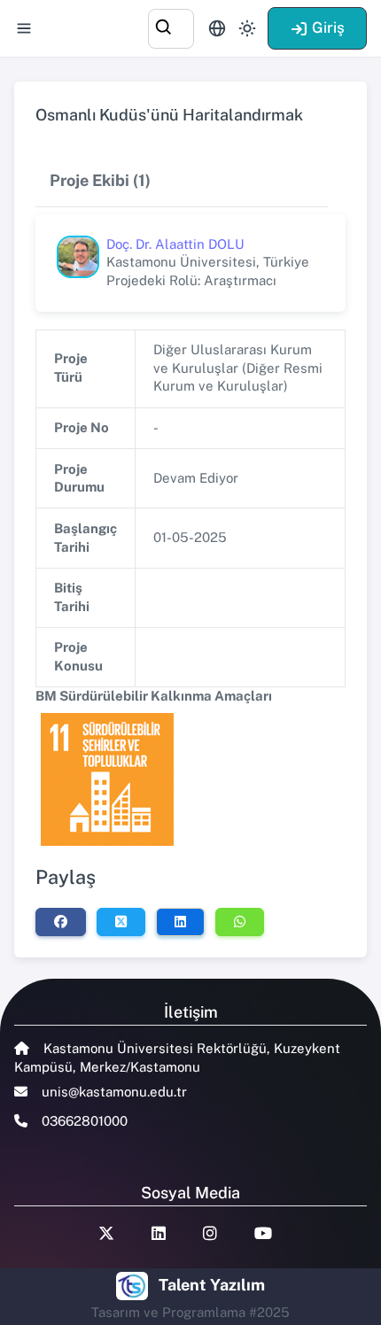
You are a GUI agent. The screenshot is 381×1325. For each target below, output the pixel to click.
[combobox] (171, 26)
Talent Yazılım (212, 1284)
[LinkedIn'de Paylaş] (180, 922)
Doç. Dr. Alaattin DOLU (175, 244)
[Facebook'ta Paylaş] (60, 922)
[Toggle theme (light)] (247, 28)
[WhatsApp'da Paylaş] (239, 922)
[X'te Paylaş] (121, 922)
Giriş (328, 27)
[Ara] (171, 26)
